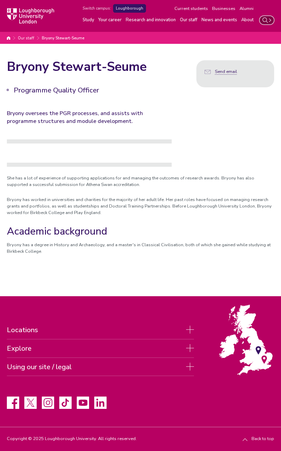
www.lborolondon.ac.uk (8, 38)
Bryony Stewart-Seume (63, 38)
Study (88, 20)
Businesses (223, 8)
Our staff (188, 20)
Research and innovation (151, 20)
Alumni (247, 8)
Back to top (263, 439)
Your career (110, 20)
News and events (219, 20)
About (247, 20)
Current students (191, 8)
